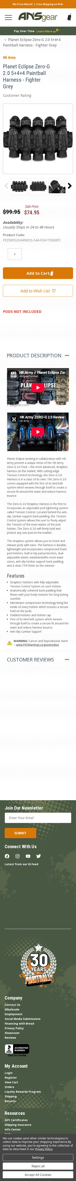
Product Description (34, 355)
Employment (13, 1014)
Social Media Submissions (23, 1019)
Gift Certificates (16, 1120)
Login (8, 1073)
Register (11, 1077)
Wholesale (12, 1009)
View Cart (11, 1082)
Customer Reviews (30, 659)
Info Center (13, 1129)
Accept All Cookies (38, 1175)
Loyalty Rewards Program (23, 1091)
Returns (10, 1101)
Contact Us (12, 1005)
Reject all (38, 1166)
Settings (38, 1157)
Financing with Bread (19, 1023)
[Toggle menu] (8, 17)
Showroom (12, 1033)
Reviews (10, 1037)
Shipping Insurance (18, 1125)
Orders (9, 1087)
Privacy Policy (14, 1028)
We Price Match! (23, 4)
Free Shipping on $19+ (49, 4)
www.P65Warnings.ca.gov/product (37, 644)
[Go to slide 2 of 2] (6, 185)
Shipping (11, 1096)
